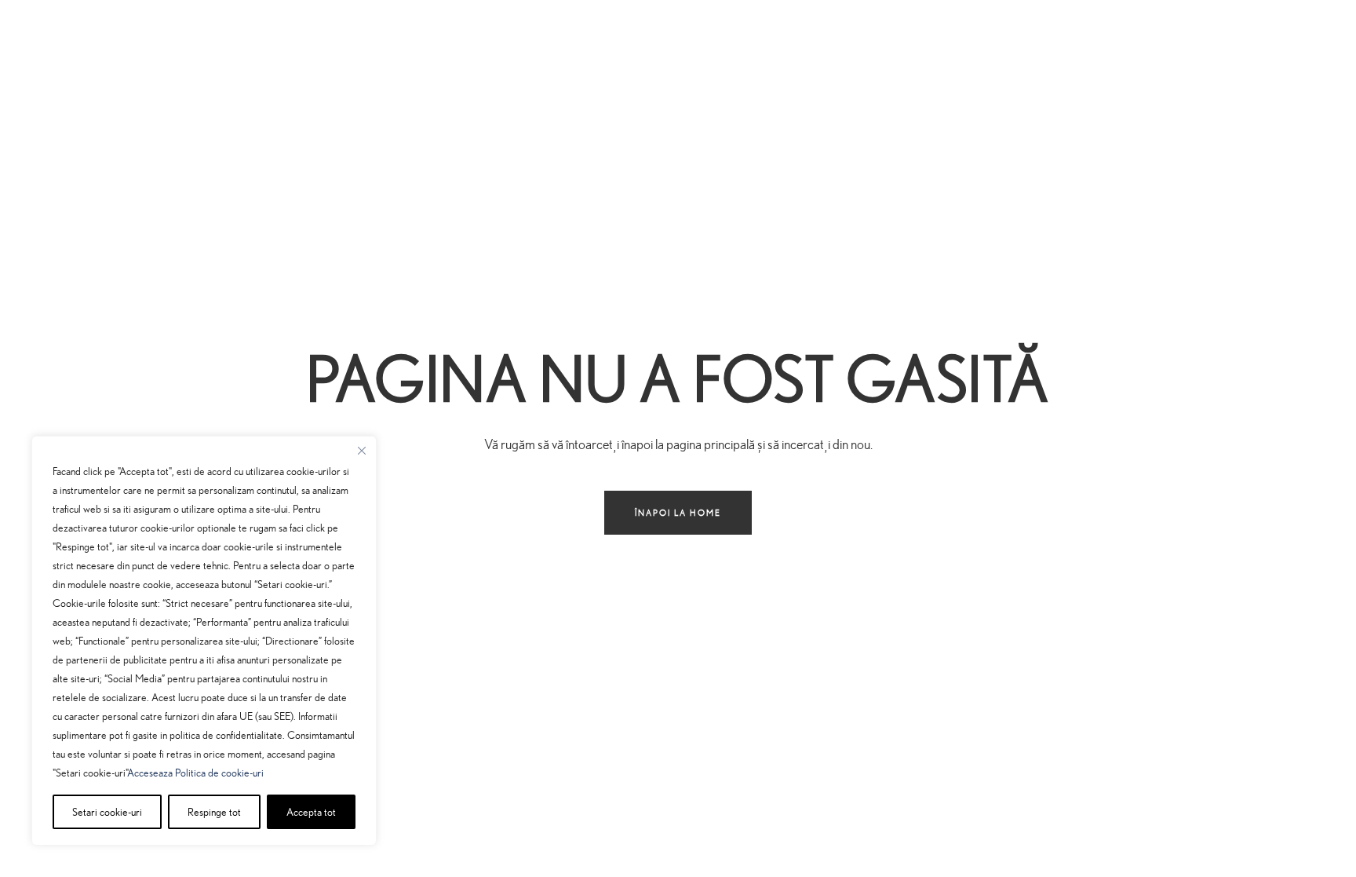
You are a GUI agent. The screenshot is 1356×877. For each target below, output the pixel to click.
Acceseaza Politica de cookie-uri (195, 772)
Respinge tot (214, 811)
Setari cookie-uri (107, 811)
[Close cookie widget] (362, 451)
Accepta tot (311, 811)
